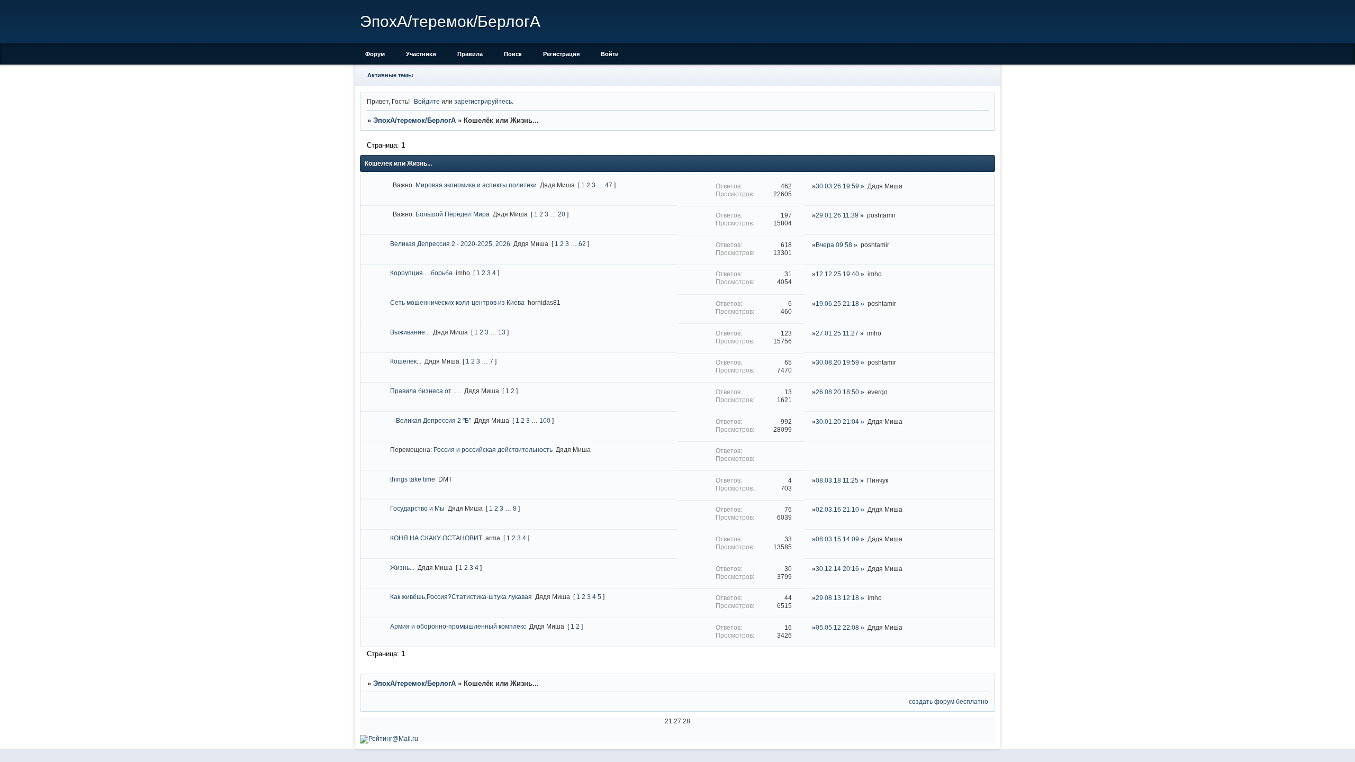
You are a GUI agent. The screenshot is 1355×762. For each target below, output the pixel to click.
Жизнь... (402, 567)
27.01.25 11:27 (837, 333)
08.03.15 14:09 (837, 539)
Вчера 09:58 (834, 244)
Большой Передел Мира (452, 214)
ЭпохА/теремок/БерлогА (414, 120)
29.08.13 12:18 (837, 597)
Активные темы (390, 75)
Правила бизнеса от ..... (425, 390)
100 (544, 420)
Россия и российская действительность (493, 449)
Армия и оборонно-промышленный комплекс (458, 626)
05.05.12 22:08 (837, 627)
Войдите (427, 101)
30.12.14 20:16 (837, 568)
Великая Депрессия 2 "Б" (433, 420)
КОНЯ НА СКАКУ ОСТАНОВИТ (436, 537)
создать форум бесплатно (948, 701)
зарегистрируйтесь (483, 101)
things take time (412, 479)
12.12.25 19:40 (837, 273)
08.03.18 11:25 (837, 480)
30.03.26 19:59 (837, 186)
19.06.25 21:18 (837, 303)
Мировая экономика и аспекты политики (476, 185)
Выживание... (410, 332)
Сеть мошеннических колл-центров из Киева (457, 302)
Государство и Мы (417, 508)
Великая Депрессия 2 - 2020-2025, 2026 (450, 243)
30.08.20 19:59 (837, 362)
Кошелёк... (405, 361)
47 (608, 185)
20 (561, 214)
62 (582, 243)
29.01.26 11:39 (837, 215)
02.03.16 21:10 (837, 509)
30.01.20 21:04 (837, 421)
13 (501, 332)
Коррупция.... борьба (421, 272)
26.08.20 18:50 (837, 391)
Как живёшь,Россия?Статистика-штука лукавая (461, 596)
